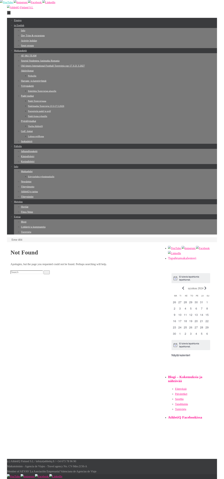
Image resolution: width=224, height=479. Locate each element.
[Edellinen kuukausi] (183, 288)
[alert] (191, 278)
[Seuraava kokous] (205, 288)
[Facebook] (35, 2)
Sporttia (179, 399)
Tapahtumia (181, 404)
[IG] (21, 2)
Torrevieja (180, 409)
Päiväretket (181, 393)
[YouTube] (7, 2)
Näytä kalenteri (181, 355)
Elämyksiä (181, 388)
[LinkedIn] (48, 2)
